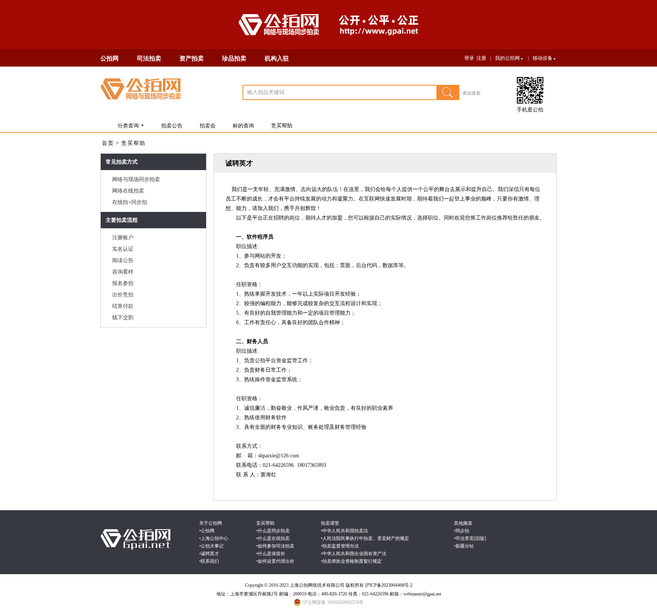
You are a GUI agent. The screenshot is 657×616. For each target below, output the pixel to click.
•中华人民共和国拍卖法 (344, 530)
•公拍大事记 (211, 546)
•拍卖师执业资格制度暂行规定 (351, 561)
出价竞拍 (122, 295)
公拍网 (109, 58)
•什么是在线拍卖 (273, 538)
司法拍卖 (149, 58)
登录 (469, 58)
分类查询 (128, 126)
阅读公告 (122, 260)
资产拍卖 (191, 58)
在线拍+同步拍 (129, 202)
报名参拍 (122, 283)
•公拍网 (206, 530)
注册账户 (122, 237)
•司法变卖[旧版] (470, 538)
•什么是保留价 (270, 553)
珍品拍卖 (234, 58)
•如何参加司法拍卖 (275, 546)
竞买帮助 (281, 126)
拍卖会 (208, 126)
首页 (108, 143)
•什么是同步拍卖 (273, 530)
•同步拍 (461, 530)
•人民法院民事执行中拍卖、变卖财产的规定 (365, 538)
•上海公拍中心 (213, 538)
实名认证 (122, 249)
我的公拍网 (507, 58)
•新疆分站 (464, 546)
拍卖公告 (171, 126)
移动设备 (542, 58)
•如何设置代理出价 (275, 561)
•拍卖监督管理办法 (340, 546)
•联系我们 (209, 561)
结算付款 (122, 306)
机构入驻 (277, 58)
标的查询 (243, 126)
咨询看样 (122, 272)
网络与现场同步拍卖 (136, 179)
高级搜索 (471, 93)
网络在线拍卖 (128, 191)
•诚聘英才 (209, 553)
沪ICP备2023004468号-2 (389, 585)
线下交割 (122, 317)
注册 (481, 58)
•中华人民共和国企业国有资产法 (353, 553)
